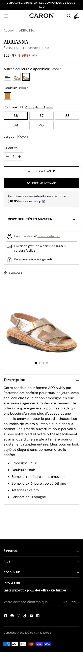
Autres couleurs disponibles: (32, 69)
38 (67, 115)
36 (16, 115)
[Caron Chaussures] (41, 15)
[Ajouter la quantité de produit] (7, 157)
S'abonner (71, 602)
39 (16, 125)
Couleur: (16, 88)
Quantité (11, 148)
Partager (15, 273)
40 (41, 125)
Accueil (9, 30)
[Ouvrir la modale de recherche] (68, 15)
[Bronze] (7, 96)
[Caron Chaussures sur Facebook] (6, 616)
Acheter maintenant (41, 183)
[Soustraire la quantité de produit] (19, 157)
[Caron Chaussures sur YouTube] (31, 616)
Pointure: (13, 107)
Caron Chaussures (39, 632)
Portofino (11, 47)
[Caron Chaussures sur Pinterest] (12, 616)
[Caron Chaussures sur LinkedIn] (38, 616)
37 (42, 115)
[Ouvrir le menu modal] (6, 15)
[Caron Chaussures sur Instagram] (19, 616)
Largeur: (16, 136)
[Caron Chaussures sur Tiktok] (25, 616)
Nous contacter (48, 236)
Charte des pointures (39, 107)
